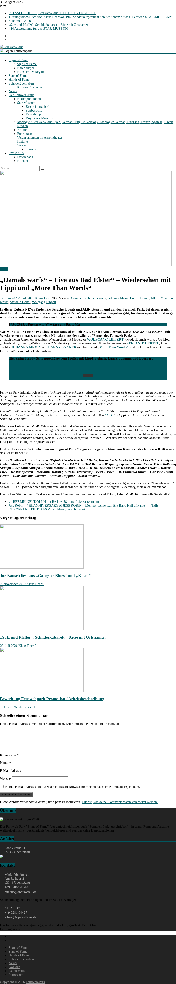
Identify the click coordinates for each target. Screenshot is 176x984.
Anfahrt (22, 130)
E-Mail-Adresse (12, 770)
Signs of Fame (18, 60)
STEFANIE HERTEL (143, 343)
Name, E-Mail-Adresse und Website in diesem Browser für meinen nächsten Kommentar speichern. (72, 787)
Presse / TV (16, 153)
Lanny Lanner (139, 298)
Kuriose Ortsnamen (30, 87)
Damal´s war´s (96, 298)
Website (5, 778)
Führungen (24, 133)
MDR (155, 298)
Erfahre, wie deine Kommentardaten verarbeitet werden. (120, 802)
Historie (22, 141)
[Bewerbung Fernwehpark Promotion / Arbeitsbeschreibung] (42, 690)
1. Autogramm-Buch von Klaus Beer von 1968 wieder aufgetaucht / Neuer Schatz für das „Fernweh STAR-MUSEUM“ (90, 17)
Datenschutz (17, 971)
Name (5, 762)
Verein (21, 145)
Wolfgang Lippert (44, 302)
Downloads (25, 157)
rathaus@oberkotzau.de (20, 892)
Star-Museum (26, 103)
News (13, 91)
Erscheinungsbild (37, 106)
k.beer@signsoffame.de (20, 917)
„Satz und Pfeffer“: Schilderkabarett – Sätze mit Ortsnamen (49, 24)
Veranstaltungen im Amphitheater (39, 137)
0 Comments (77, 298)
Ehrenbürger (25, 68)
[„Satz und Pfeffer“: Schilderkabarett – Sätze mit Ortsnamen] (42, 629)
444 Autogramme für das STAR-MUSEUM (38, 28)
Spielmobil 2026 (20, 21)
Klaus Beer (42, 298)
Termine (31, 149)
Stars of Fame (18, 75)
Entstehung (33, 114)
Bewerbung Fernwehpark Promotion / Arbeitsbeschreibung (52, 698)
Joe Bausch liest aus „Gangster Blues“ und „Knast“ (45, 575)
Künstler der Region (31, 72)
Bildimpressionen (29, 99)
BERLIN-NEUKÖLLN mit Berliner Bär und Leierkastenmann (54, 501)
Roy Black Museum (39, 118)
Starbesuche (34, 110)
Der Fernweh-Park (21, 95)
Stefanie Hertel (20, 302)
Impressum (16, 974)
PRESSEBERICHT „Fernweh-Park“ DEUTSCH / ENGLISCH (52, 13)
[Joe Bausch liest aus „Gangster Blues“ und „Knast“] (42, 567)
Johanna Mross (118, 298)
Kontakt (22, 161)
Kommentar (9, 755)
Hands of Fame (19, 79)
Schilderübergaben (21, 83)
